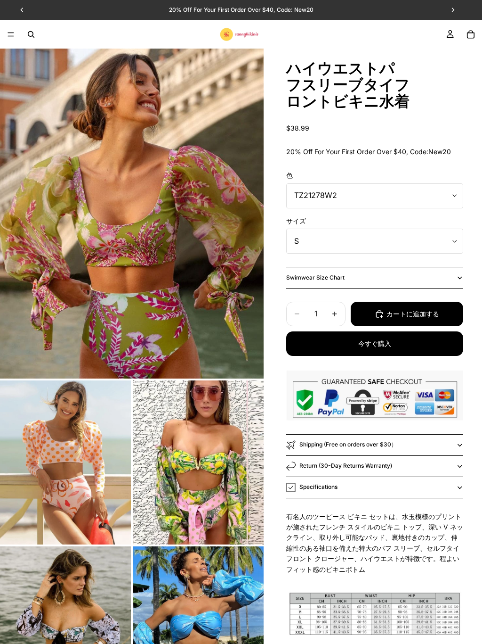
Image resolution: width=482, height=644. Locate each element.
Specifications (318, 486)
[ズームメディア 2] (65, 462)
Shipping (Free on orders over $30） (348, 444)
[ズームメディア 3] (198, 462)
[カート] (470, 34)
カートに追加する (412, 314)
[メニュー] (11, 34)
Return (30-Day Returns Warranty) (345, 465)
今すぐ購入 (374, 343)
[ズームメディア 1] (132, 214)
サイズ (296, 221)
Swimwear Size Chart (315, 277)
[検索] (31, 34)
